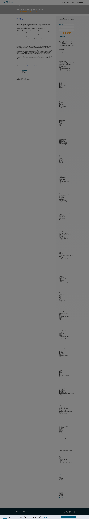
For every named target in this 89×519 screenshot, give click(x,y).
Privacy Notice (5, 518)
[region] (44, 517)
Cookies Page (46, 517)
